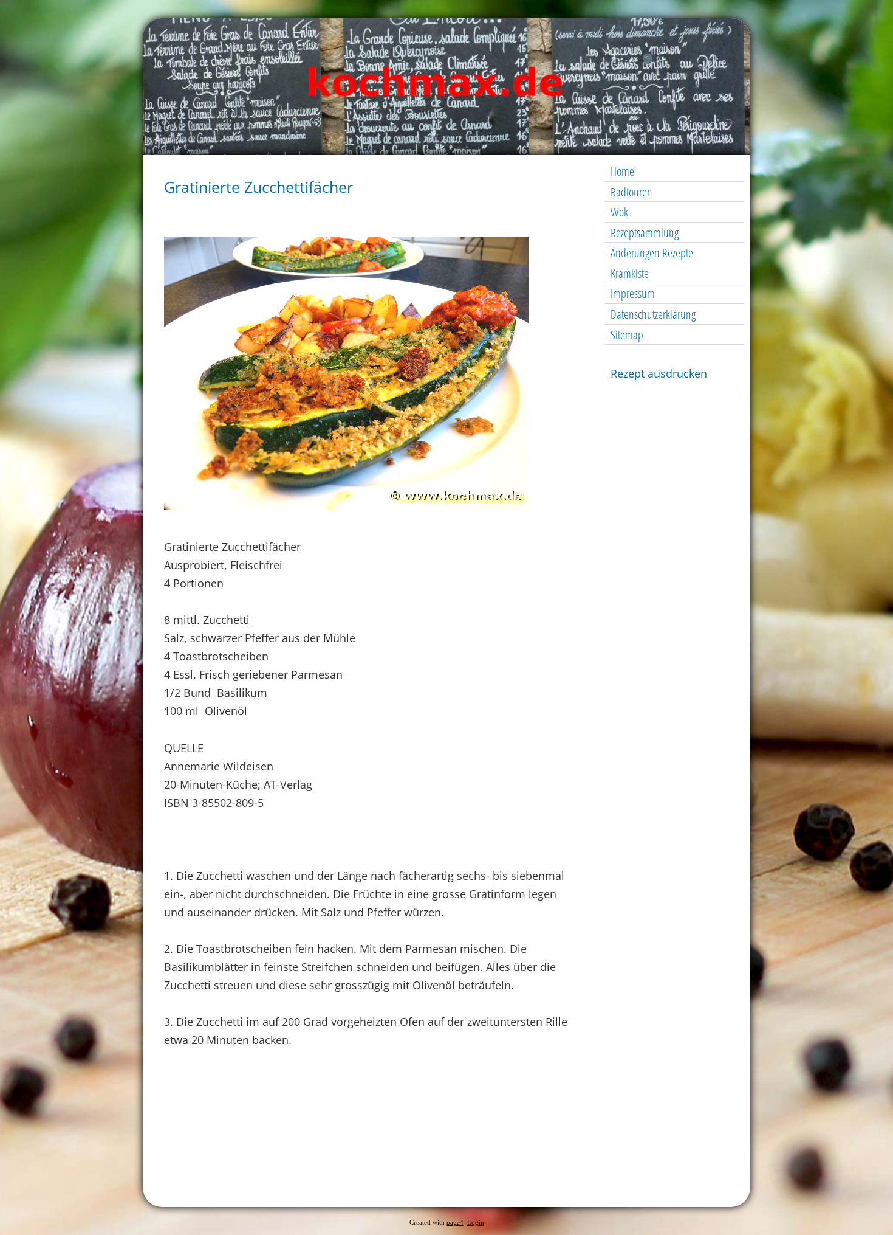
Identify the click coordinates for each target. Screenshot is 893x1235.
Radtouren (631, 192)
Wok (619, 212)
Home (622, 171)
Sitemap (627, 335)
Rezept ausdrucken (659, 373)
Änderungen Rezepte (652, 252)
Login (475, 1222)
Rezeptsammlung (645, 232)
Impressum (633, 293)
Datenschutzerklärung (653, 314)
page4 (455, 1222)
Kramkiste (630, 273)
